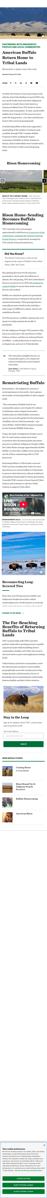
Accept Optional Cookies (23, 1191)
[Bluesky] (31, 83)
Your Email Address (10, 731)
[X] (16, 83)
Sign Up (24, 744)
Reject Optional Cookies (23, 1185)
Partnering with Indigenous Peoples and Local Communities (21, 45)
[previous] (2, 180)
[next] (44, 180)
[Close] (44, 1145)
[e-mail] (37, 83)
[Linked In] (21, 83)
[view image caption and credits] (43, 35)
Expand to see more (11, 613)
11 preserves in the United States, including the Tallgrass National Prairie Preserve (23, 235)
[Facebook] (10, 83)
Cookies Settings (23, 1178)
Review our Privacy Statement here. (29, 1170)
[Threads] (26, 83)
